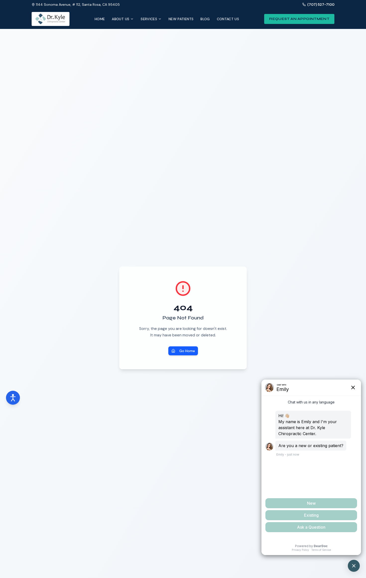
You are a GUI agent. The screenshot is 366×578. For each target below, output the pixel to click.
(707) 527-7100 (320, 4)
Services (149, 19)
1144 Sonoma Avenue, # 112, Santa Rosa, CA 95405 (78, 4)
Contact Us (228, 19)
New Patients (181, 19)
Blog (205, 19)
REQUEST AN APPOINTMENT (299, 19)
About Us (120, 19)
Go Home (187, 351)
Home (100, 19)
